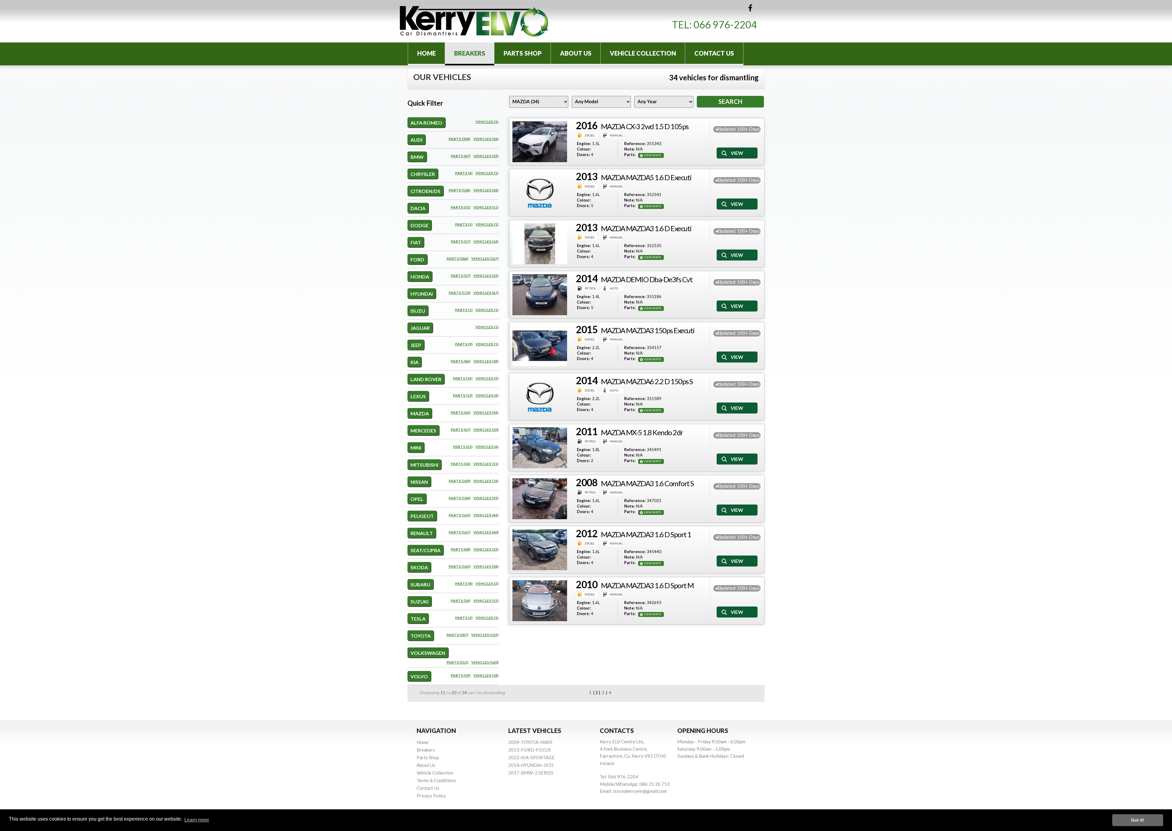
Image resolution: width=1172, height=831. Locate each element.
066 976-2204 (725, 25)
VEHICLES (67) (485, 293)
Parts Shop (523, 53)
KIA (414, 362)
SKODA (419, 567)
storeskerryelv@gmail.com (640, 791)
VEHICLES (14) (485, 241)
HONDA (420, 276)
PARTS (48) (460, 549)
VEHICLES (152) (484, 635)
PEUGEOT (422, 516)
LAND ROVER (426, 379)
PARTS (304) (459, 139)
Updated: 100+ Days (739, 129)
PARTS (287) (457, 635)
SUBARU (420, 584)
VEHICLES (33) (485, 156)
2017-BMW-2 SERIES (530, 772)
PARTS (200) (459, 481)
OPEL (417, 499)
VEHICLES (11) (485, 207)
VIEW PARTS (652, 155)
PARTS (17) (460, 241)
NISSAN (419, 482)
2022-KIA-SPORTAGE (531, 757)
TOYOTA (421, 636)
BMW (417, 157)
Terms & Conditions (436, 780)
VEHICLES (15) (485, 601)
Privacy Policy (431, 795)
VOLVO (419, 676)
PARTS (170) (459, 293)
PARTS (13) (462, 395)
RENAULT (422, 533)
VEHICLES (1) (487, 122)
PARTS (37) (460, 276)
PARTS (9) (463, 344)
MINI (416, 447)
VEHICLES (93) (485, 498)
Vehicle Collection (643, 53)
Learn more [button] (196, 819)
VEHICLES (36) (485, 190)
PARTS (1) (463, 224)
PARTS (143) (459, 515)
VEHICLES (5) (487, 378)
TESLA (418, 618)
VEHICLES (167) (484, 259)
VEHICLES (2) (487, 583)
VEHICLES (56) (485, 139)
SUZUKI (420, 601)
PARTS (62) (460, 412)
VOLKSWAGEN (428, 653)
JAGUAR (420, 328)
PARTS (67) (460, 156)
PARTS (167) (459, 532)
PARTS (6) (463, 173)
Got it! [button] (1137, 820)
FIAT (416, 242)
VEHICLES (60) (485, 532)
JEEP (416, 345)
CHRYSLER (423, 174)
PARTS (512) (457, 662)
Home (426, 53)
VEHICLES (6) (487, 395)
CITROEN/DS (425, 191)
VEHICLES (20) (485, 430)
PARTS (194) (459, 498)
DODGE (420, 225)
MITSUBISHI (424, 465)
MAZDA (420, 413)
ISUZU (418, 311)
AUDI (416, 140)
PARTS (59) (460, 675)
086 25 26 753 (654, 784)
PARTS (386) (457, 259)
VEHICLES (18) (485, 675)
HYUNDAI (422, 294)
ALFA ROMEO (426, 123)
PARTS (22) (462, 447)
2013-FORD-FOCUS (529, 750)
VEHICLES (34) (485, 412)
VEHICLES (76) (485, 481)
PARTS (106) (459, 190)
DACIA (418, 208)
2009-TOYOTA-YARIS (530, 742)
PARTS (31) (460, 207)
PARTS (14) (462, 378)
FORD (417, 259)
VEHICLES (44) (485, 515)
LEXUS (418, 396)
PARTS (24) (460, 601)
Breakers (469, 53)
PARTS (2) (463, 618)
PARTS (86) (460, 361)
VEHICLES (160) (484, 662)
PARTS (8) (463, 583)
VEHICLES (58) (485, 566)
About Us (575, 53)
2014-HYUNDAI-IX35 (531, 765)
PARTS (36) (460, 464)
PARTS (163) (459, 566)
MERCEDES (423, 430)
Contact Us (714, 53)
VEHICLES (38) (485, 361)
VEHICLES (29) (485, 276)
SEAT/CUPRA (425, 550)
